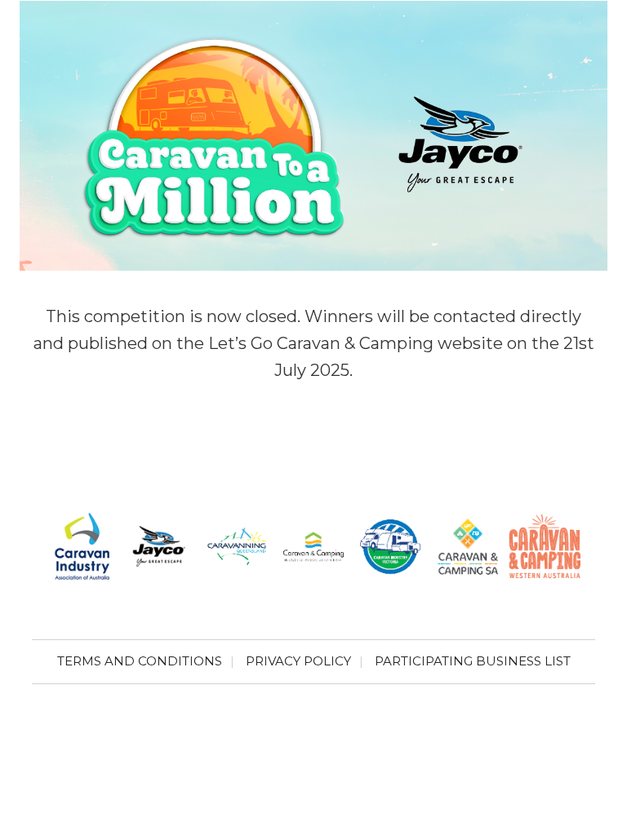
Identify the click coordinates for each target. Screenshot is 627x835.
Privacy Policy (298, 661)
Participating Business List (473, 661)
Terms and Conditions (139, 661)
